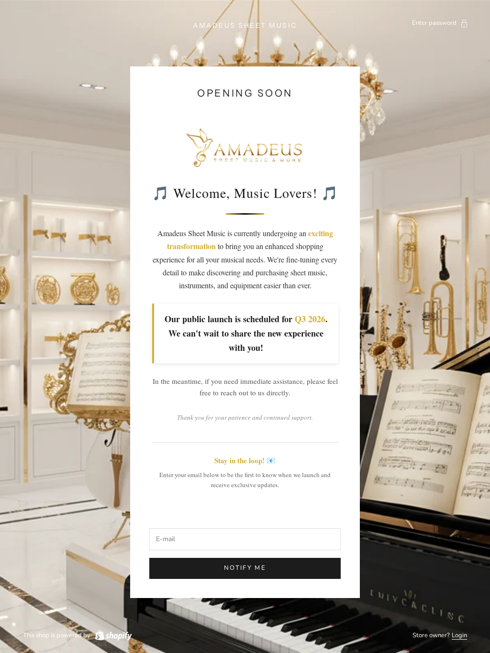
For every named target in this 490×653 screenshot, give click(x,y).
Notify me (245, 568)
